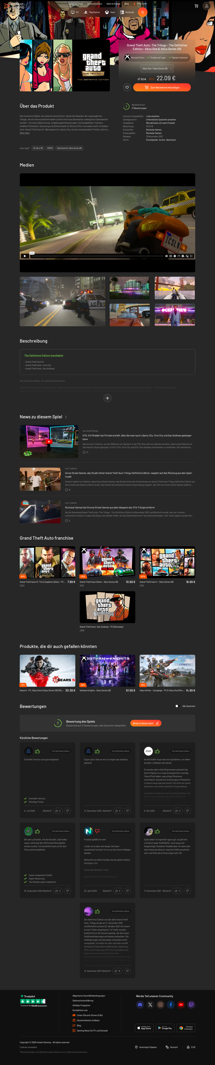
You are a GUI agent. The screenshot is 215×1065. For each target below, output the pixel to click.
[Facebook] (171, 1005)
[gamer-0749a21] (88, 751)
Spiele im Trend (75, 3)
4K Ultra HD (38, 148)
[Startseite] (14, 6)
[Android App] (165, 1028)
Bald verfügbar (113, 3)
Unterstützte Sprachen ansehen (161, 119)
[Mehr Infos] (167, 780)
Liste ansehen (152, 116)
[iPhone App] (144, 1028)
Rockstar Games (153, 129)
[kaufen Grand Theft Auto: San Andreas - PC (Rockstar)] (107, 607)
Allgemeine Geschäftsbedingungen (89, 995)
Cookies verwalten (28, 1047)
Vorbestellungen (94, 3)
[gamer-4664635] (28, 751)
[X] (150, 1005)
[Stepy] (148, 751)
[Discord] (140, 1005)
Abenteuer (171, 139)
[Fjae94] (148, 831)
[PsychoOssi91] (28, 831)
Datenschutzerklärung (83, 1000)
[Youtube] (181, 1005)
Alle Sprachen (188, 706)
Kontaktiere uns (80, 1010)
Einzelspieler (152, 139)
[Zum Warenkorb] (196, 6)
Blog (127, 3)
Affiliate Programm (81, 1005)
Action (162, 139)
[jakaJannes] (88, 831)
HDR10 (50, 148)
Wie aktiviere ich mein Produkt (160, 123)
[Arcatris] (88, 911)
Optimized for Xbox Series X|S (69, 148)
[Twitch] (191, 1005)
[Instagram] (160, 1005)
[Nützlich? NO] (67, 811)
